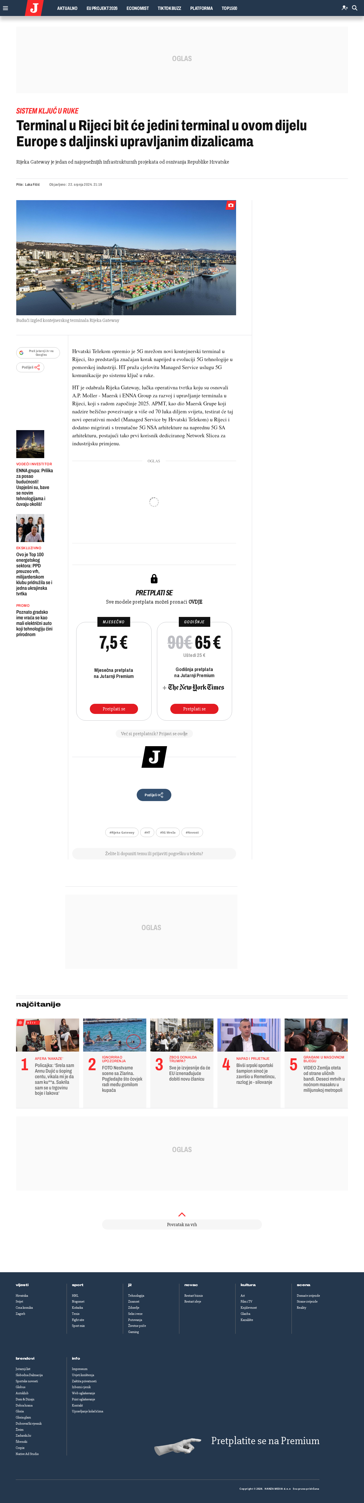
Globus (20, 1387)
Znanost (133, 1301)
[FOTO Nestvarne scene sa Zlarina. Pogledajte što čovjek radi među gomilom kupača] (114, 1036)
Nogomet (78, 1301)
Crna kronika (24, 1308)
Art (243, 1296)
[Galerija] (126, 257)
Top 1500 (229, 8)
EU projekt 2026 (102, 8)
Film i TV (246, 1301)
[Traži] (355, 8)
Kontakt (77, 1405)
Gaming (133, 1332)
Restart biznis (193, 1296)
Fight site (78, 1320)
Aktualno (67, 8)
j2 (130, 1285)
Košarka (77, 1308)
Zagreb (20, 1314)
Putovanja (135, 1320)
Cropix (20, 1448)
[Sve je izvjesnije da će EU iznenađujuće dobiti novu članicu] (181, 1036)
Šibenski (21, 1442)
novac (191, 1285)
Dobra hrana (24, 1405)
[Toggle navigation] (4, 7)
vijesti (22, 1285)
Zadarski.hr (23, 1435)
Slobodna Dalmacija (29, 1375)
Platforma (201, 8)
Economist (138, 8)
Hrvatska (22, 1296)
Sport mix (78, 1326)
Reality (301, 1308)
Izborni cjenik (81, 1387)
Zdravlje (133, 1308)
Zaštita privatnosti (84, 1381)
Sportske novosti (27, 1381)
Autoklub (22, 1393)
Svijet (19, 1301)
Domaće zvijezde (308, 1296)
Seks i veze (135, 1314)
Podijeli (28, 367)
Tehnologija (136, 1296)
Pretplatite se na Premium (265, 1440)
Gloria (20, 1411)
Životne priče (137, 1326)
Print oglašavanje (83, 1399)
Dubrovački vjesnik (29, 1423)
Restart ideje (192, 1301)
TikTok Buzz (169, 8)
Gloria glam (23, 1417)
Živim (19, 1430)
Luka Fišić (32, 185)
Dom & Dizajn (25, 1399)
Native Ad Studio (27, 1454)
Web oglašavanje (83, 1393)
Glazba (245, 1314)
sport (78, 1285)
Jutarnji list (23, 1369)
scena (304, 1285)
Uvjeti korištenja (83, 1375)
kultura (248, 1285)
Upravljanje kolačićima (87, 1411)
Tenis (75, 1314)
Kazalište (247, 1320)
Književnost (249, 1308)
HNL (75, 1296)
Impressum (79, 1369)
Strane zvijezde (307, 1301)
